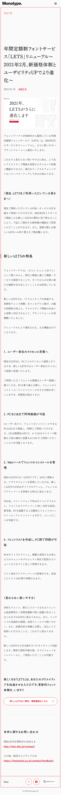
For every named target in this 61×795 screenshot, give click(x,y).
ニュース (8, 13)
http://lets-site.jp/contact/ (19, 746)
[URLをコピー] (49, 782)
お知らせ (22, 89)
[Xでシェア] (29, 782)
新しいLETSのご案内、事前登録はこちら (29, 701)
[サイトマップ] (55, 4)
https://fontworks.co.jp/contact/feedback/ (29, 760)
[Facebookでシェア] (36, 782)
